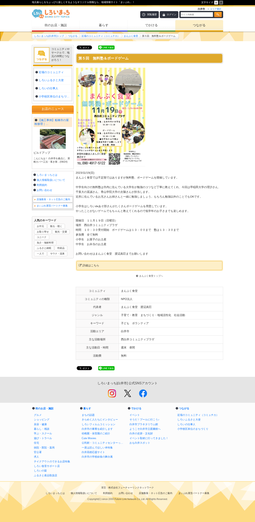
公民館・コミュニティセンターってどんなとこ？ (104, 442)
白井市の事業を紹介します (97, 428)
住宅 (36, 442)
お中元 (40, 226)
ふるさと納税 (44, 248)
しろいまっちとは (47, 174)
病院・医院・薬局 (44, 447)
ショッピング (41, 419)
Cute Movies (89, 438)
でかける (151, 25)
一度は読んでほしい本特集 (97, 447)
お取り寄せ (43, 231)
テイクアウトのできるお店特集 (52, 461)
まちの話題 (88, 414)
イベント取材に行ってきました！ (148, 438)
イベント (134, 414)
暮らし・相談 (41, 428)
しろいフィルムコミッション (98, 424)
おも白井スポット (139, 442)
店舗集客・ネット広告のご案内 (53, 199)
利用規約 (42, 184)
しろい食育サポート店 (47, 466)
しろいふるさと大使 (189, 419)
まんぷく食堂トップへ (151, 276)
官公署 (38, 452)
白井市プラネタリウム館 (143, 424)
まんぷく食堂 (131, 36)
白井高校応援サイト (93, 452)
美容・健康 (40, 424)
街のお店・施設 (56, 25)
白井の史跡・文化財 (141, 433)
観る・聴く (56, 226)
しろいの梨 (40, 470)
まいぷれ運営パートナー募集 (52, 205)
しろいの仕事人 (186, 424)
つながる (199, 25)
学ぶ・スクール (43, 433)
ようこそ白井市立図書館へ (145, 428)
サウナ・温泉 (57, 253)
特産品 (61, 248)
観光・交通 (61, 231)
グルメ (38, 414)
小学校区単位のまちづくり (192, 428)
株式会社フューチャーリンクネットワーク (131, 487)
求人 (36, 456)
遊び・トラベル (43, 438)
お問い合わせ (44, 190)
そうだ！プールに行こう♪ (144, 419)
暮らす (103, 25)
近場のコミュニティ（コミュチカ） (100, 36)
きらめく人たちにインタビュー (100, 419)
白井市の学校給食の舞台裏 (97, 456)
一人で (40, 253)
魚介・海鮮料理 (45, 242)
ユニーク (41, 237)
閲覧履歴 (152, 14)
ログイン (171, 14)
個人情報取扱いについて (51, 180)
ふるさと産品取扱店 (45, 475)
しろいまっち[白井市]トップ (49, 36)
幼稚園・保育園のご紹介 (96, 433)
